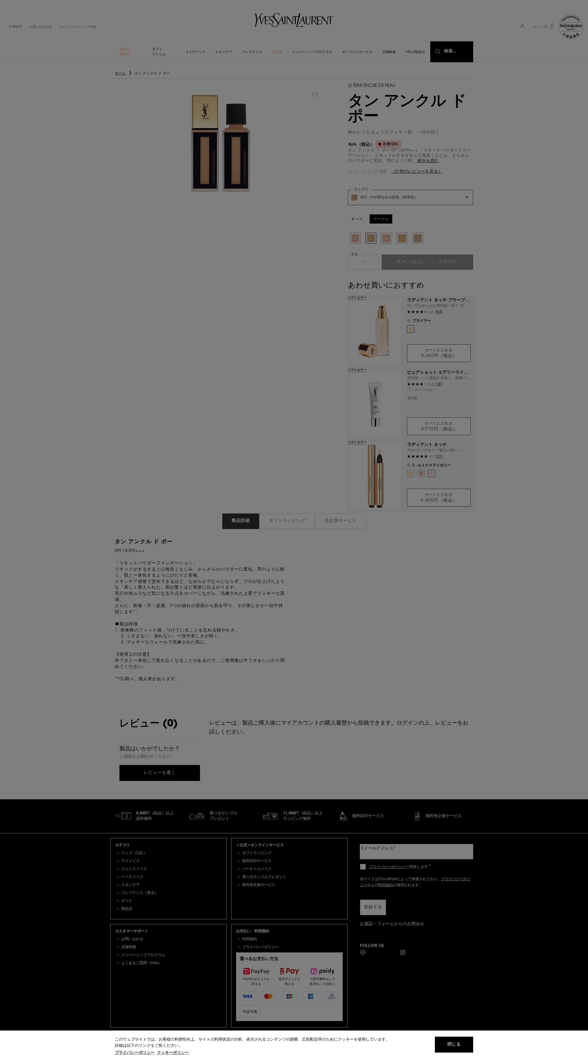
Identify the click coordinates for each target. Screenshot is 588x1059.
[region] (294, 1045)
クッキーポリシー (173, 1053)
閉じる (453, 1044)
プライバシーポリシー (135, 1053)
